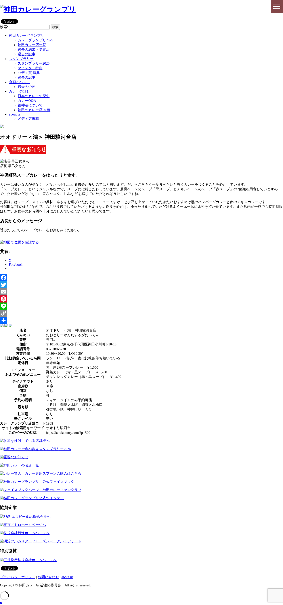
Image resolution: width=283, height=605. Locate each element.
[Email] (141, 291)
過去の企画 (26, 87)
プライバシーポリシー (17, 577)
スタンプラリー (21, 59)
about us (15, 114)
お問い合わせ (48, 577)
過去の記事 (26, 54)
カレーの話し (19, 91)
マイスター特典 (30, 68)
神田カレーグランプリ (26, 35)
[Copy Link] (141, 313)
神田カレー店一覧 (32, 45)
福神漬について (30, 105)
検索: (4, 27)
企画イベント (19, 82)
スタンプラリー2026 (34, 63)
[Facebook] (141, 277)
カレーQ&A (27, 100)
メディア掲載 (28, 118)
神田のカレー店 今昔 (34, 110)
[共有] (141, 320)
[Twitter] (141, 284)
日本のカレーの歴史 (34, 96)
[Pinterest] (141, 298)
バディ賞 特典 (29, 73)
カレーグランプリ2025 (35, 40)
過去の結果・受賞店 (34, 49)
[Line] (141, 306)
